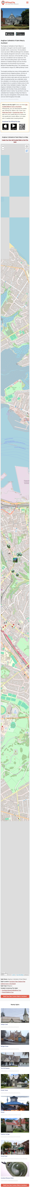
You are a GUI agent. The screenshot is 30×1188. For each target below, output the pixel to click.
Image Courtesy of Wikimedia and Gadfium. (10, 99)
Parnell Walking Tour (8, 992)
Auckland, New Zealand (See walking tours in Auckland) (13, 983)
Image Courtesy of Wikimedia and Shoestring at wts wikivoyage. (14, 1159)
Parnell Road (4, 1156)
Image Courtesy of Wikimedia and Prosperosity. (10, 1093)
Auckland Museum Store (7, 1178)
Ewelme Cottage (5, 1134)
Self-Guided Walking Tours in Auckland (15, 106)
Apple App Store (6, 112)
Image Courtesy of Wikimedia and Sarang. (9, 1180)
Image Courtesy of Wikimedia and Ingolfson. (10, 1049)
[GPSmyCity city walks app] (10, 3)
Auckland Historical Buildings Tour (11, 990)
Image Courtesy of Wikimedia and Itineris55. (10, 1027)
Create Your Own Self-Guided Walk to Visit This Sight (15, 141)
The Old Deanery (5, 1068)
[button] (15, 560)
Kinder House (4, 1090)
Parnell (2, 1112)
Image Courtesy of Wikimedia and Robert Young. (11, 1115)
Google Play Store (18, 112)
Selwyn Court (4, 1024)
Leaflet (13, 975)
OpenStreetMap (20, 975)
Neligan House (4, 1046)
